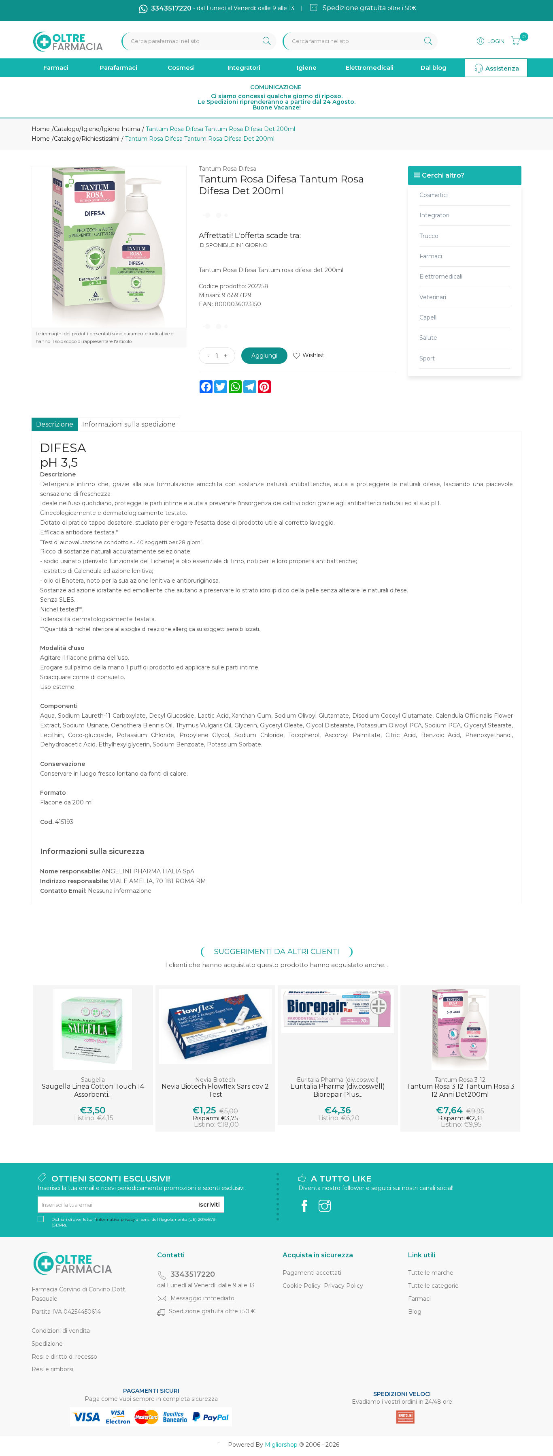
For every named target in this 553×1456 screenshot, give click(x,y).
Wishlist (313, 355)
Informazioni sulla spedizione (129, 424)
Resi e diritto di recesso (64, 1356)
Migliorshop (281, 1444)
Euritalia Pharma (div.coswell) (338, 1079)
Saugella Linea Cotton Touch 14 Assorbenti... (93, 1090)
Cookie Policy (302, 1285)
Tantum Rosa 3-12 (460, 1079)
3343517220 (192, 1274)
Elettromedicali (369, 67)
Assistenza (501, 68)
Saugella (93, 1079)
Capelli (428, 317)
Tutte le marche (430, 1272)
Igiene (307, 67)
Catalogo (66, 129)
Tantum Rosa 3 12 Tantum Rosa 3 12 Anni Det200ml (460, 1090)
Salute (428, 337)
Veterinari (432, 297)
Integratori (244, 67)
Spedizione (47, 1343)
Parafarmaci (118, 67)
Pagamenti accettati (312, 1272)
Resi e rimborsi (52, 1369)
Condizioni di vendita (61, 1330)
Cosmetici (433, 195)
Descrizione (54, 424)
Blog (414, 1311)
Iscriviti (209, 1204)
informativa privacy (115, 1219)
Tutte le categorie (433, 1285)
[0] (512, 39)
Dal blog (434, 67)
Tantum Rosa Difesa (227, 168)
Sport (427, 358)
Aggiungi (264, 355)
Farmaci (55, 67)
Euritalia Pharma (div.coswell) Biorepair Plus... (337, 1090)
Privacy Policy (343, 1285)
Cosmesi (181, 67)
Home (41, 129)
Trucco (428, 236)
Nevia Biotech (215, 1079)
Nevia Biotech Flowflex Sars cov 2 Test (215, 1090)
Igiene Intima (121, 129)
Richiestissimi (100, 138)
